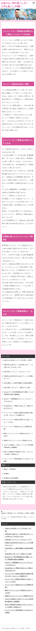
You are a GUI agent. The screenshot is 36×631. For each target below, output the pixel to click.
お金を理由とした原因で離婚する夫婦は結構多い (18, 383)
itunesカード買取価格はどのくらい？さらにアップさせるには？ (18, 400)
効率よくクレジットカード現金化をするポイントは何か (18, 435)
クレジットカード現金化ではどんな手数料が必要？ (18, 428)
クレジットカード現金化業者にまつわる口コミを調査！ (18, 460)
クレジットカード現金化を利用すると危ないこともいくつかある (18, 421)
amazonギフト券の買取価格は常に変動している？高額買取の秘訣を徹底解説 (19, 393)
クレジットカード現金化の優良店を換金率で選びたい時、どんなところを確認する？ (18, 414)
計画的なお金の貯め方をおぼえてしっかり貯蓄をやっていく (18, 377)
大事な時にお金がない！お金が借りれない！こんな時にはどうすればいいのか (18, 366)
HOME (17, 513)
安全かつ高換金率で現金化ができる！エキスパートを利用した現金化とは (18, 453)
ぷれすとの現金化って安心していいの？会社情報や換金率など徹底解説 (18, 446)
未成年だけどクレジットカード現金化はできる (18, 440)
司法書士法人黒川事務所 (11, 478)
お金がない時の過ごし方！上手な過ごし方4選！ (18, 360)
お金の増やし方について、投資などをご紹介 (17, 387)
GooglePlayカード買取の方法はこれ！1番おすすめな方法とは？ (18, 407)
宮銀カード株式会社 (10, 469)
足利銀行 (6, 473)
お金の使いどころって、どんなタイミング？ (17, 371)
